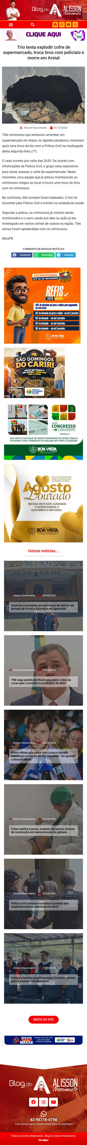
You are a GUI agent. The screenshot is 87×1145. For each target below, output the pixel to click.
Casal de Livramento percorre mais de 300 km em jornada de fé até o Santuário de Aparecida (42, 607)
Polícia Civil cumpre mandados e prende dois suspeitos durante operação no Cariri (40, 905)
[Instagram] (62, 24)
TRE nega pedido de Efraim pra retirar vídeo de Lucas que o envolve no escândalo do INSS (41, 681)
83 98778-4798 (43, 1119)
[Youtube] (68, 24)
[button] (10, 24)
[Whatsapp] (75, 24)
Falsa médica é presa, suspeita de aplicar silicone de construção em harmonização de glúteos (43, 830)
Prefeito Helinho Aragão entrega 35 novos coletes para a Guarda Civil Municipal (43, 979)
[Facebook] (55, 24)
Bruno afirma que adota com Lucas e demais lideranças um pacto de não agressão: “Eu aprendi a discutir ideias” (43, 756)
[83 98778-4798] (43, 1114)
